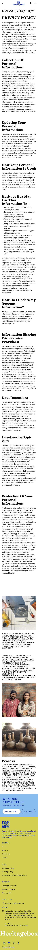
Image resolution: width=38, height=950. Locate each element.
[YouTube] (9, 943)
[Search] (30, 3)
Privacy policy (6, 893)
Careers (4, 857)
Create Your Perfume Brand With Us (14, 875)
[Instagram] (13, 943)
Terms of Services (8, 947)
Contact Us (6, 854)
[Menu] (2, 3)
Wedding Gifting (7, 872)
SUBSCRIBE (28, 811)
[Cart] (35, 3)
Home (4, 847)
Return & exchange (8, 889)
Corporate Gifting (8, 868)
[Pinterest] (4, 943)
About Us (5, 850)
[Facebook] (18, 943)
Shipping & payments (9, 886)
